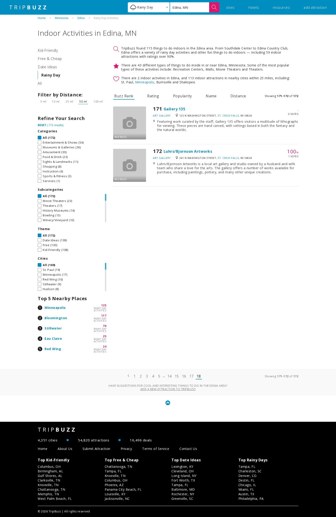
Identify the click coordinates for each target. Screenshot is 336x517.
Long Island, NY (184, 475)
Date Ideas (47, 66)
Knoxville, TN (48, 485)
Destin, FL (246, 480)
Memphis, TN (48, 494)
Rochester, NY (182, 494)
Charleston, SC (250, 471)
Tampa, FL (113, 471)
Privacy (126, 448)
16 (184, 376)
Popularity (182, 95)
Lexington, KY (182, 466)
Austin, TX (246, 494)
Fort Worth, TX (183, 480)
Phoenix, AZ (114, 485)
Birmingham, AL (50, 471)
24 (104, 346)
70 (104, 326)
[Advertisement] (205, 223)
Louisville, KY (115, 494)
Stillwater (53, 328)
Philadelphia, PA (251, 498)
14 (169, 376)
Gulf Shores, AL (50, 475)
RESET (42, 125)
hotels (253, 7)
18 (199, 376)
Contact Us (188, 448)
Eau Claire (53, 338)
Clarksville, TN (49, 480)
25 (104, 336)
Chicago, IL (247, 485)
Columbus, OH (49, 466)
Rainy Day (50, 75)
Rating (153, 95)
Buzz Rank (123, 95)
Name (211, 95)
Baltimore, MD (183, 489)
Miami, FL (246, 489)
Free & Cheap (50, 58)
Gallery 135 (174, 109)
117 (104, 316)
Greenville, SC (182, 498)
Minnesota (61, 18)
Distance (238, 95)
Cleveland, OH (182, 471)
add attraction (315, 7)
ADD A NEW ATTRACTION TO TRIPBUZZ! (168, 389)
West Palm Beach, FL (55, 498)
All (40, 83)
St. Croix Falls (228, 115)
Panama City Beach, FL (123, 489)
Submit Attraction (96, 448)
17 (191, 376)
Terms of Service (155, 448)
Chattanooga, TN (51, 489)
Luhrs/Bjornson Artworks (188, 151)
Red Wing (53, 349)
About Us (65, 448)
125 (104, 305)
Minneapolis (55, 307)
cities (230, 7)
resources (281, 7)
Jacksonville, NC (117, 498)
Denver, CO (247, 475)
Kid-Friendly (48, 50)
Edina (81, 18)
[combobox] (149, 7)
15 (177, 376)
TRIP (28, 7)
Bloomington (56, 318)
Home (42, 18)
